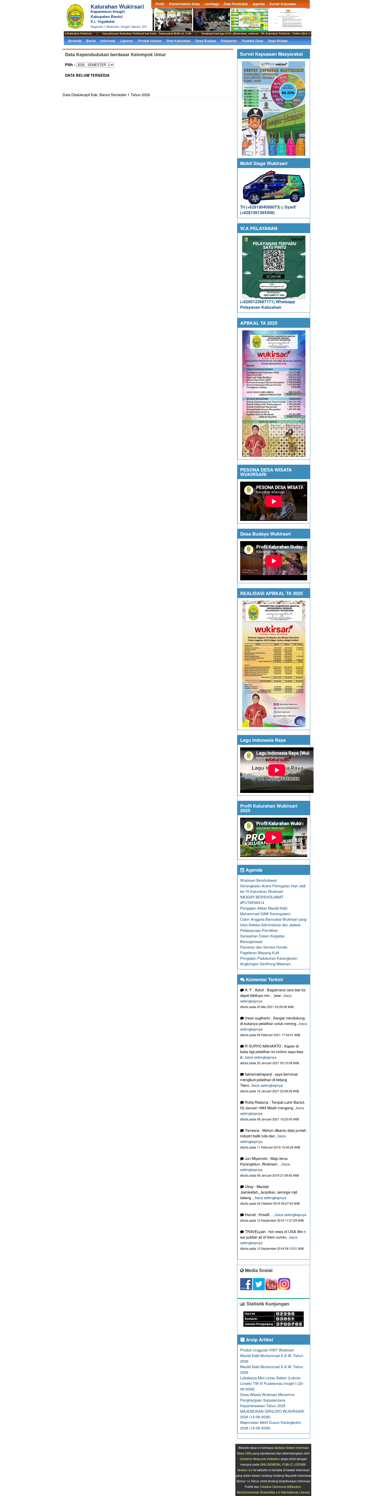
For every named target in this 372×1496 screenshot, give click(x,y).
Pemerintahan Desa (184, 4)
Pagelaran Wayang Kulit (259, 952)
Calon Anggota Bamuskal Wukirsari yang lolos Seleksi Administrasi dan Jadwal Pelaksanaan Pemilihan (273, 924)
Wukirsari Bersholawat (258, 880)
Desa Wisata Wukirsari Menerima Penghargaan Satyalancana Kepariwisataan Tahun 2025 (267, 1400)
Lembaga (211, 4)
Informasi (107, 40)
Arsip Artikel (259, 1339)
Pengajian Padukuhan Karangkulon (268, 958)
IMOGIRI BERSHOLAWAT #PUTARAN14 (262, 899)
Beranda (74, 40)
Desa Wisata (277, 40)
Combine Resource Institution (260, 1459)
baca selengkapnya (260, 1057)
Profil (160, 4)
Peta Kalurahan (179, 40)
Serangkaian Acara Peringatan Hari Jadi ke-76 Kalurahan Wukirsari (272, 888)
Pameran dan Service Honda (263, 947)
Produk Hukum (150, 40)
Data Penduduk (236, 4)
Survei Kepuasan (283, 4)
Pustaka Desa (252, 40)
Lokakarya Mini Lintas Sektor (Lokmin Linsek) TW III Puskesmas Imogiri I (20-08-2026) (272, 1383)
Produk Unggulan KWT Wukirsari (267, 1349)
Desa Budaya (205, 40)
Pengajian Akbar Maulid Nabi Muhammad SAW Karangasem (265, 910)
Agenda (259, 4)
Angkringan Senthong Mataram (265, 963)
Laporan (126, 40)
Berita (91, 40)
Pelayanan (229, 40)
